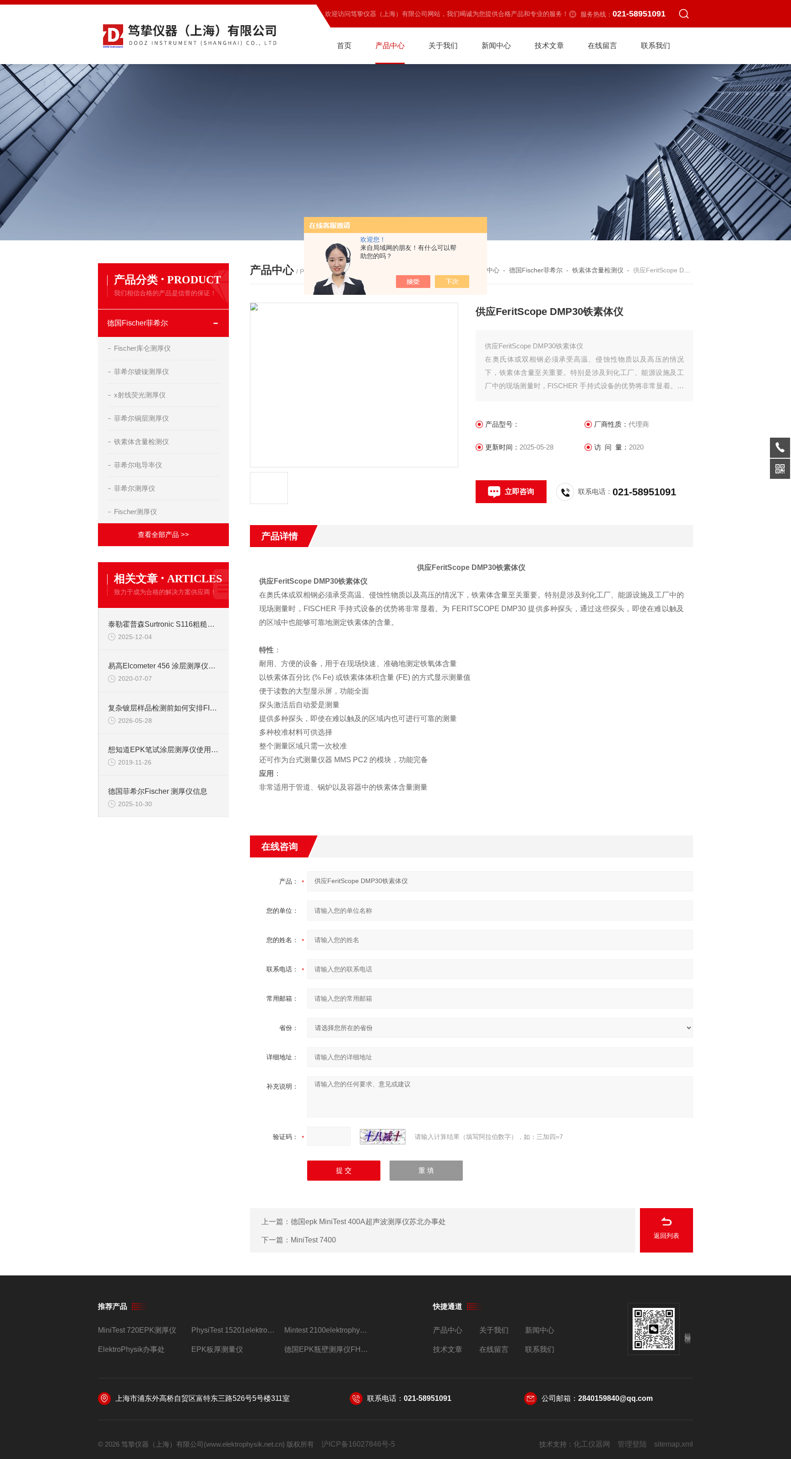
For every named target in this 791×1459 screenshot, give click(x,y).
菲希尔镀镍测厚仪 (141, 371)
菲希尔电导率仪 (138, 465)
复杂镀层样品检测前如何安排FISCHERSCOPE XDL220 (164, 708)
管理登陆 (632, 1444)
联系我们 (655, 45)
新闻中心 (496, 45)
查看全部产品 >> (163, 534)
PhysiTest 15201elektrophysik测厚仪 (234, 1330)
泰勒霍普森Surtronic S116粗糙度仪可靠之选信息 (164, 624)
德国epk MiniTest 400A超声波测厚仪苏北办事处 (368, 1222)
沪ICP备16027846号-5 (358, 1444)
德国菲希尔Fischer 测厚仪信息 (157, 791)
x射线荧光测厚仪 (140, 395)
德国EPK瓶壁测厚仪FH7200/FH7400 (327, 1349)
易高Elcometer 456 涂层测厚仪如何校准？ (164, 666)
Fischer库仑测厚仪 (142, 348)
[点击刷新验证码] (383, 1136)
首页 (344, 45)
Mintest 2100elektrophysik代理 (327, 1330)
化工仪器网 (592, 1444)
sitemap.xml (673, 1444)
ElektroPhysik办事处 (131, 1349)
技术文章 (549, 45)
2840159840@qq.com (615, 1398)
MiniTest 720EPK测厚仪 (137, 1330)
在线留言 (602, 45)
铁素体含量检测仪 (141, 441)
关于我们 (443, 45)
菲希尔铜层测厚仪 (141, 418)
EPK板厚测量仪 (217, 1349)
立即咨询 (519, 491)
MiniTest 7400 (313, 1240)
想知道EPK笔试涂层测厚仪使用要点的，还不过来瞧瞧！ (164, 750)
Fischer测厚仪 (135, 511)
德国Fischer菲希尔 (137, 323)
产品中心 (390, 45)
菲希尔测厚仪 (134, 488)
